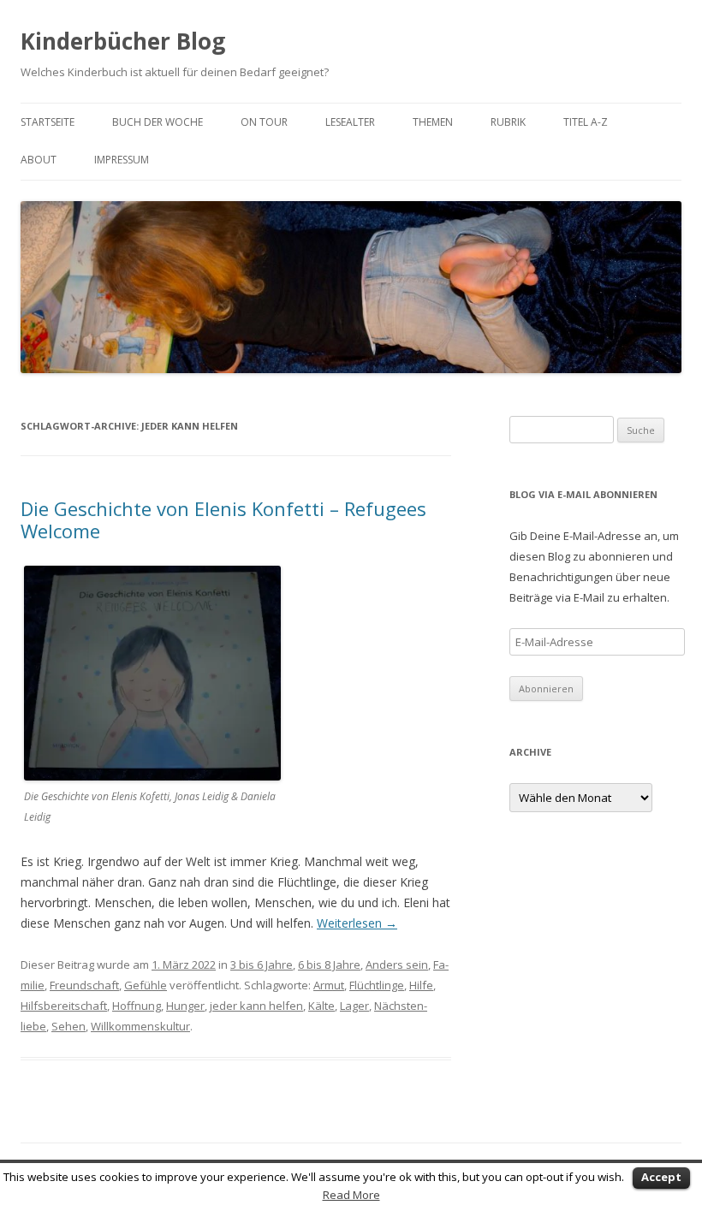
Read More (351, 1194)
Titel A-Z (585, 122)
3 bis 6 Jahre (261, 964)
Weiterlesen (357, 923)
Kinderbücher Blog (123, 41)
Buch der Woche (157, 122)
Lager (354, 1005)
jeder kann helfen (256, 1005)
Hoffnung (136, 1005)
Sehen (68, 1026)
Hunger (185, 1005)
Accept (661, 1176)
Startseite (47, 122)
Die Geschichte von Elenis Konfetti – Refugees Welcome (223, 519)
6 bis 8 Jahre (329, 964)
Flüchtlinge (376, 985)
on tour (264, 122)
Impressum (121, 159)
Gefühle (145, 985)
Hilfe (421, 985)
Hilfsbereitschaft (64, 1005)
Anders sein (397, 964)
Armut (328, 985)
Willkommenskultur (140, 1026)
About (39, 159)
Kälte (321, 1005)
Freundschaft (84, 985)
